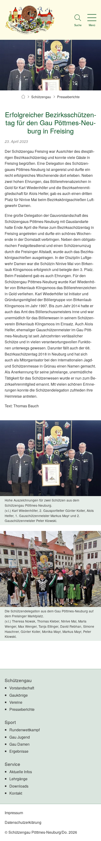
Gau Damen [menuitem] (19, 744)
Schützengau (41, 96)
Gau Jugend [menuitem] (19, 737)
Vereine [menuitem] (15, 702)
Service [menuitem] (12, 764)
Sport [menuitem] (10, 722)
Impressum (14, 812)
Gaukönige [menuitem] (18, 695)
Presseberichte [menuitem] (22, 709)
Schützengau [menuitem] (18, 680)
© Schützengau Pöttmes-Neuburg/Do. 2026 (41, 832)
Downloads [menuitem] (18, 786)
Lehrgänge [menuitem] (18, 778)
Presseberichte (68, 96)
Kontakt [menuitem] (15, 793)
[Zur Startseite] (30, 20)
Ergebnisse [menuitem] (18, 751)
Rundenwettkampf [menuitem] (24, 729)
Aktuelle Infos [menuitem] (20, 771)
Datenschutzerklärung (23, 822)
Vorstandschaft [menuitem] (21, 688)
